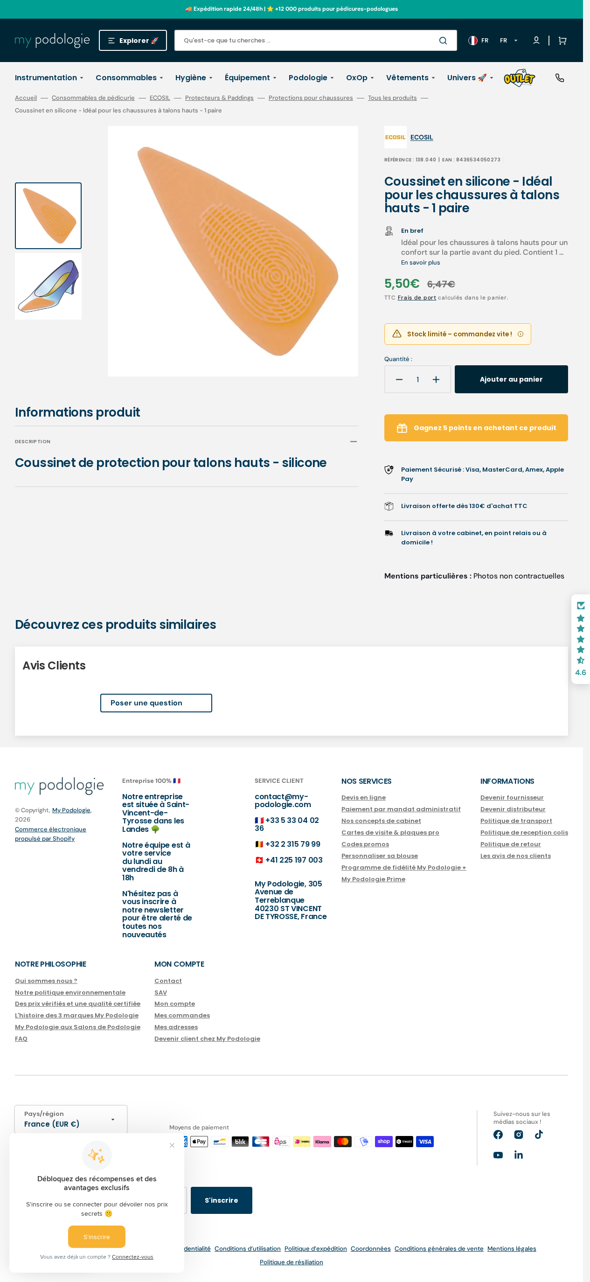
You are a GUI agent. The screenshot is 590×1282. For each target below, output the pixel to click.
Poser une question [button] (146, 703)
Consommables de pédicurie (93, 98)
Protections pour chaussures (311, 98)
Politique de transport (516, 820)
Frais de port (417, 297)
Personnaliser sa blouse (379, 855)
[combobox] (315, 40)
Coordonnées (371, 1249)
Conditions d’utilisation (248, 1249)
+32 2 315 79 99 (292, 844)
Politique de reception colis (524, 832)
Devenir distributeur (513, 809)
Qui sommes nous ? (46, 981)
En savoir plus (420, 262)
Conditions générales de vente (439, 1249)
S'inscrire (221, 1200)
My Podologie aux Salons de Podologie (77, 1027)
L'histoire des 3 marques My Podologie (77, 1015)
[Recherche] (445, 40)
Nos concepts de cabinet (381, 820)
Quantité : (398, 359)
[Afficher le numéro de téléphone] (559, 78)
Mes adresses (176, 1027)
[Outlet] (519, 78)
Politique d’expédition (316, 1249)
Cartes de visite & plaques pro (390, 832)
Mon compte (174, 1003)
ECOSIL (160, 98)
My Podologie (71, 810)
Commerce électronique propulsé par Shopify (50, 834)
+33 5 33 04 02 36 (287, 824)
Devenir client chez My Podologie (207, 1038)
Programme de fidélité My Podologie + (403, 867)
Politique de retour (510, 844)
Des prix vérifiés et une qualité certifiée (77, 1003)
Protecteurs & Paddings (219, 98)
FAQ (21, 1038)
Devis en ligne (363, 798)
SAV (160, 992)
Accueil (26, 98)
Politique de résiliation (291, 1262)
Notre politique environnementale (70, 992)
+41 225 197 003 (293, 860)
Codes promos (365, 844)
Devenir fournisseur (512, 798)
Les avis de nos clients (515, 855)
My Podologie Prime (373, 879)
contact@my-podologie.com (283, 800)
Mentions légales (511, 1249)
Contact (168, 981)
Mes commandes (182, 1015)
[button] (560, 40)
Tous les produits (392, 98)
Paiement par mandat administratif (401, 809)
